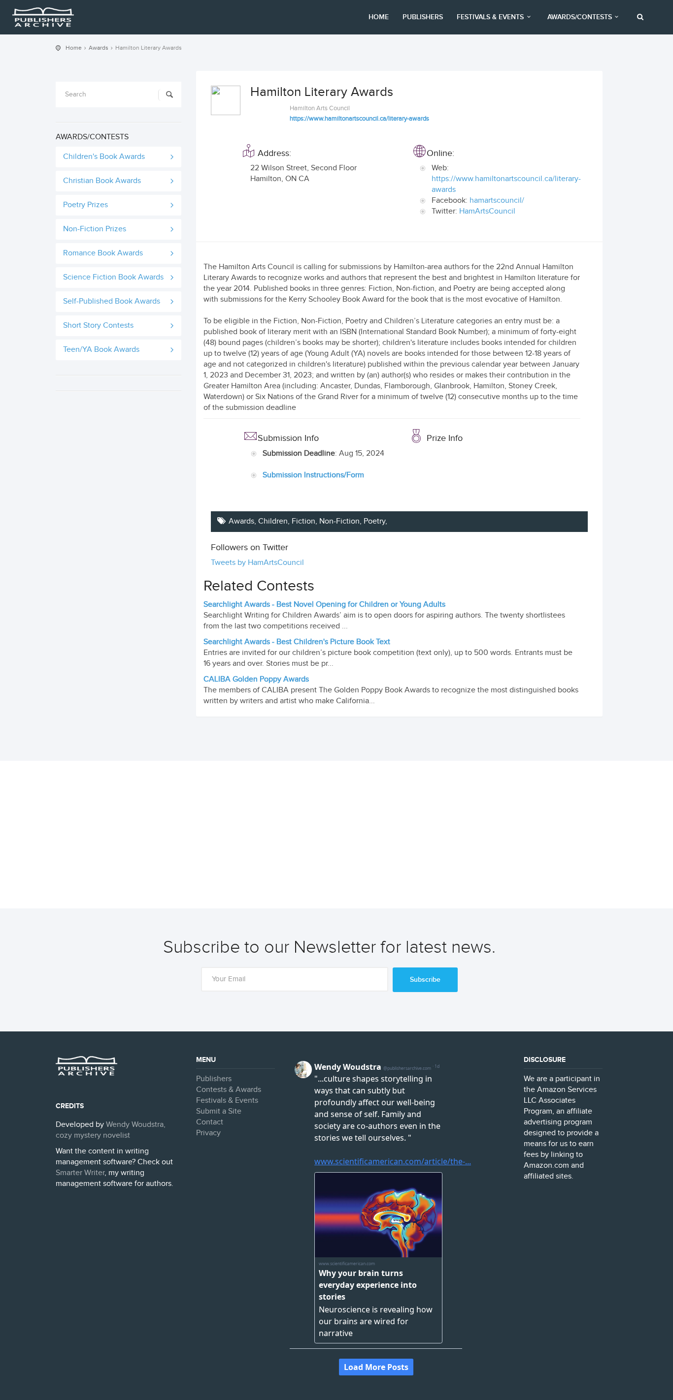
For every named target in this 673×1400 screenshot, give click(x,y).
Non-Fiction (339, 521)
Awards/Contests (579, 17)
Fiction (303, 521)
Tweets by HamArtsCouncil (257, 562)
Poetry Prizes (85, 205)
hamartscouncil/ (497, 200)
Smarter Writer (80, 1173)
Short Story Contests (98, 325)
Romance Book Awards (103, 253)
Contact (209, 1122)
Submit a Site (218, 1111)
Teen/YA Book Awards (101, 349)
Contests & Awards (228, 1089)
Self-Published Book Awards (111, 301)
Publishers (423, 17)
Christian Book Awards (102, 181)
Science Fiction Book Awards (113, 277)
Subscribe (425, 979)
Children (273, 521)
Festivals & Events (490, 17)
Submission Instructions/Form (313, 475)
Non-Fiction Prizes (94, 229)
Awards (98, 47)
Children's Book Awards (104, 156)
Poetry (374, 521)
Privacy (208, 1133)
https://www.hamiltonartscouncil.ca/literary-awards (359, 119)
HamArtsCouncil (487, 211)
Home (379, 17)
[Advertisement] (336, 834)
